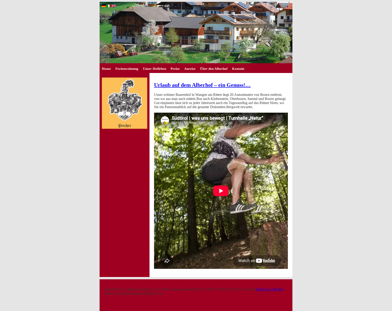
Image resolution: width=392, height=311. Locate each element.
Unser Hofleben (154, 68)
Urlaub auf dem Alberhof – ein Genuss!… (202, 85)
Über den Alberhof (214, 68)
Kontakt (238, 68)
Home (106, 68)
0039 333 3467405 (269, 289)
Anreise (190, 68)
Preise (175, 68)
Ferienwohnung (126, 68)
